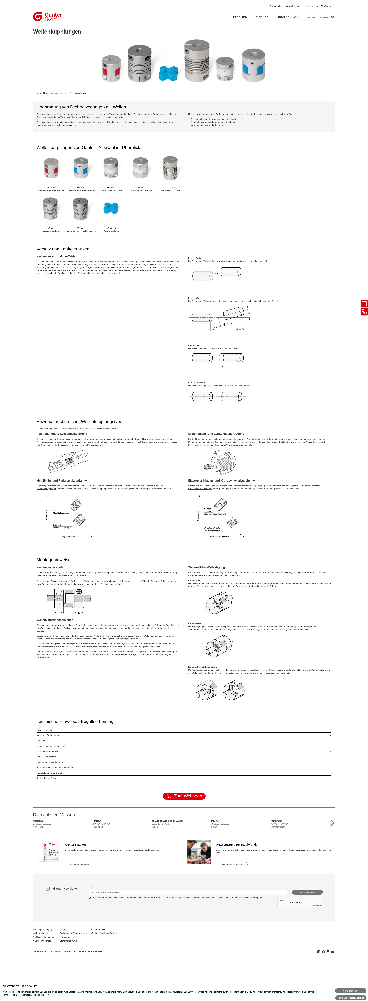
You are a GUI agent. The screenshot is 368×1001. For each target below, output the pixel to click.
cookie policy (43, 995)
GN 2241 (81, 187)
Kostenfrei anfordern (79, 864)
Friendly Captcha (316, 905)
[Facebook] (323, 952)
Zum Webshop (188, 796)
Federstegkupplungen (46, 488)
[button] (276, 6)
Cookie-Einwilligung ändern (104, 933)
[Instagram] (328, 952)
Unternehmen (288, 17)
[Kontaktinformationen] (364, 311)
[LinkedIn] (319, 952)
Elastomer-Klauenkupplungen (51, 190)
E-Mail (91, 888)
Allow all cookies (351, 990)
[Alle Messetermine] (332, 822)
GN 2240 (51, 187)
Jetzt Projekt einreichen (231, 864)
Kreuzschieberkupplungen (200, 488)
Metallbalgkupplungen (46, 486)
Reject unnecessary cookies (350, 998)
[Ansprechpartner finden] (364, 303)
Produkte (240, 17)
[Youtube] (333, 952)
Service (262, 17)
